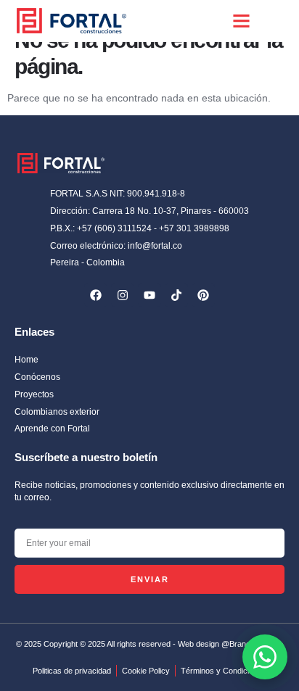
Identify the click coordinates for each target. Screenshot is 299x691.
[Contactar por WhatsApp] (264, 656)
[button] (241, 21)
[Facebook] (95, 295)
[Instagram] (122, 295)
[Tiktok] (176, 295)
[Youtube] (149, 295)
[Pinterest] (203, 295)
